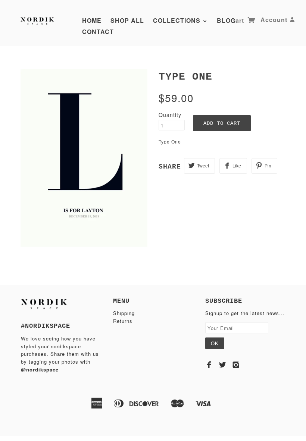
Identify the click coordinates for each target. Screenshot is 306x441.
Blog (226, 20)
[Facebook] (209, 364)
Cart (238, 20)
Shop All (127, 20)
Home (92, 20)
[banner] (38, 19)
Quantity (170, 114)
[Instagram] (236, 364)
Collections (177, 20)
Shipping (124, 313)
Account (273, 19)
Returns (122, 320)
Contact (98, 31)
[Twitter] (223, 364)
